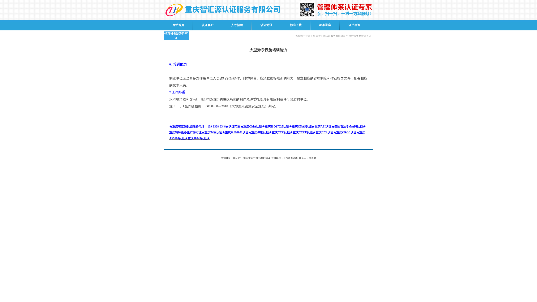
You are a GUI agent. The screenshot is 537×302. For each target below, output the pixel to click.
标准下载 (296, 25)
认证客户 (208, 25)
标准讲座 (325, 25)
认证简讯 (266, 25)
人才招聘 (237, 25)
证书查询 (354, 25)
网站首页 (178, 25)
